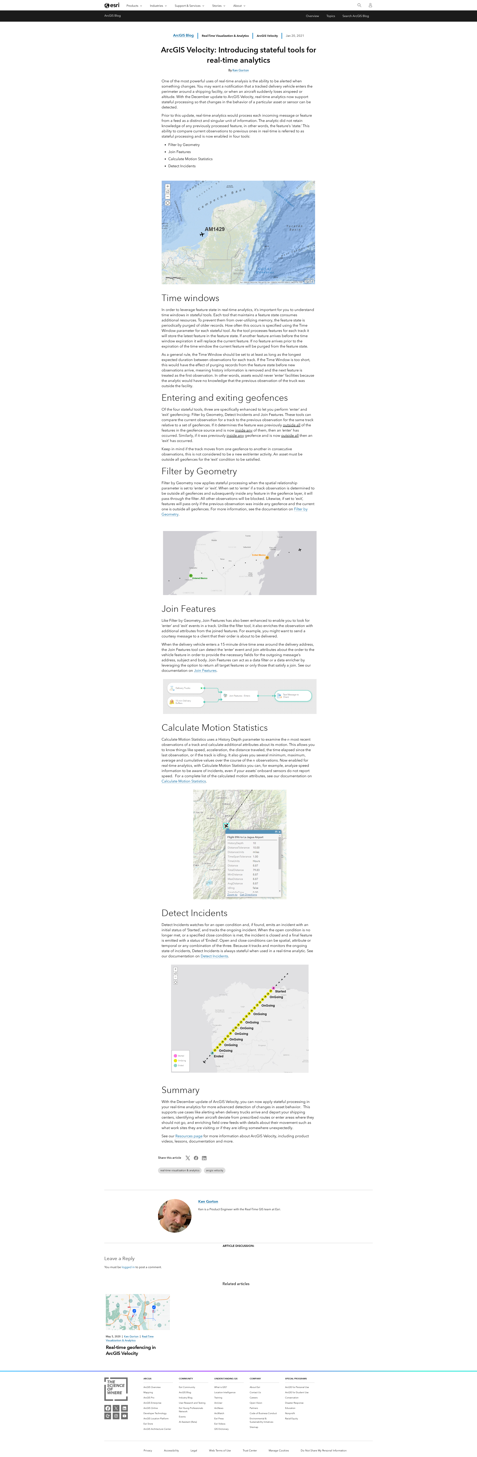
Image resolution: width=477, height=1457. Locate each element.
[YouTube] (124, 1416)
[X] (116, 1408)
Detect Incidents (214, 956)
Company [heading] (255, 1378)
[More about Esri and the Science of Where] (116, 1389)
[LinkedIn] (124, 1408)
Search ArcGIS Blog (355, 16)
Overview (312, 16)
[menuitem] (158, 1387)
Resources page (189, 1136)
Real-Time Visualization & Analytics (225, 36)
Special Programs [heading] (296, 1378)
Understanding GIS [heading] (226, 1378)
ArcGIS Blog (112, 15)
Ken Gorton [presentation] (131, 1336)
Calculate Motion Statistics (184, 781)
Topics (330, 16)
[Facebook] (107, 1408)
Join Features (205, 670)
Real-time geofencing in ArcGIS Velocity (131, 1350)
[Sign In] (370, 5)
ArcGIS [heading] (147, 1378)
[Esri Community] (107, 1416)
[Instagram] (116, 1416)
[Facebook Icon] (196, 1159)
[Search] (359, 5)
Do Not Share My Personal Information (324, 1450)
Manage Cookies (279, 1450)
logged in (128, 1267)
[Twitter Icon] (188, 1159)
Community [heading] (186, 1378)
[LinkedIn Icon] (204, 1159)
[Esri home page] (112, 5)
